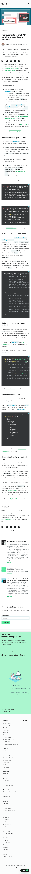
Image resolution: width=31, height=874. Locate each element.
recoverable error (20, 171)
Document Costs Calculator (10, 792)
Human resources (8, 776)
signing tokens (24, 124)
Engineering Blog (8, 833)
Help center (6, 799)
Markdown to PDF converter (10, 744)
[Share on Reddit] (11, 61)
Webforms (6, 730)
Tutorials (5, 803)
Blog (4, 806)
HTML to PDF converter (9, 741)
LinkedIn (5, 847)
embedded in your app (9, 70)
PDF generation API (8, 739)
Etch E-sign (6, 762)
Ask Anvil (5, 801)
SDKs (4, 826)
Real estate (6, 778)
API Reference (7, 824)
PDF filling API (7, 737)
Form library (6, 796)
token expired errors (17, 132)
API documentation (8, 822)
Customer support (8, 760)
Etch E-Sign (6, 732)
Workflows (6, 727)
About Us (5, 840)
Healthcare (6, 780)
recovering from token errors (14, 499)
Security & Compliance (9, 757)
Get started (6, 819)
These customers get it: (7, 651)
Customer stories (8, 785)
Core (4, 750)
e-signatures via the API (11, 68)
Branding (5, 753)
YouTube (5, 849)
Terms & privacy (7, 856)
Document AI (6, 725)
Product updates (7, 808)
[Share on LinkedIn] (2, 61)
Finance (5, 783)
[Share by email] (19, 61)
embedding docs (10, 389)
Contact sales (7, 842)
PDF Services (6, 764)
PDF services (6, 734)
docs (11, 228)
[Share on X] (7, 61)
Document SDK (7, 723)
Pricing (5, 794)
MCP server (6, 829)
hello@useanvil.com (11, 865)
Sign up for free (6, 711)
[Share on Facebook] (15, 61)
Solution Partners (8, 813)
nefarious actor (12, 490)
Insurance (6, 773)
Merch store (6, 851)
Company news (7, 844)
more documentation (15, 130)
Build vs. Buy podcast (9, 810)
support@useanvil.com (8, 519)
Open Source (6, 831)
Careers (5, 854)
